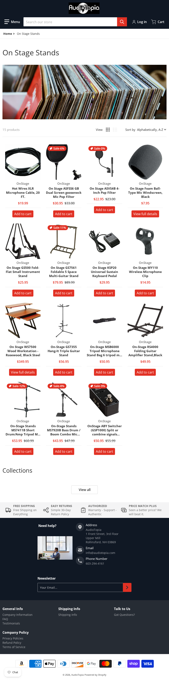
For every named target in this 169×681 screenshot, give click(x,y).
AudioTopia (77, 674)
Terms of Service (13, 647)
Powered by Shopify (95, 674)
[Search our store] (122, 21)
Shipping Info (67, 615)
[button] (12, 21)
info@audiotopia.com (100, 553)
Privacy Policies (12, 638)
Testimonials (11, 623)
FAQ (5, 619)
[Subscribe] (127, 587)
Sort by (130, 130)
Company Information (17, 615)
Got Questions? (124, 615)
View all (84, 489)
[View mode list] (115, 129)
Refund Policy (11, 643)
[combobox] (75, 21)
